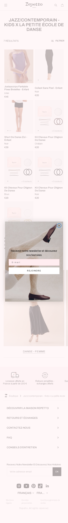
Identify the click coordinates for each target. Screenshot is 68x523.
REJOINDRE (34, 271)
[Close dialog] (59, 225)
